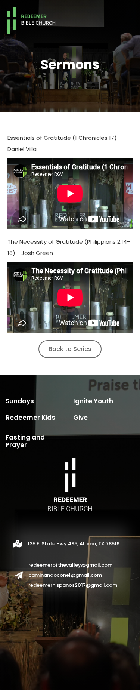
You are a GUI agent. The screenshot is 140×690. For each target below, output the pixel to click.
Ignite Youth (93, 401)
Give (80, 417)
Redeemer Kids (30, 417)
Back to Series (70, 349)
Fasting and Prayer (25, 441)
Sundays (20, 401)
